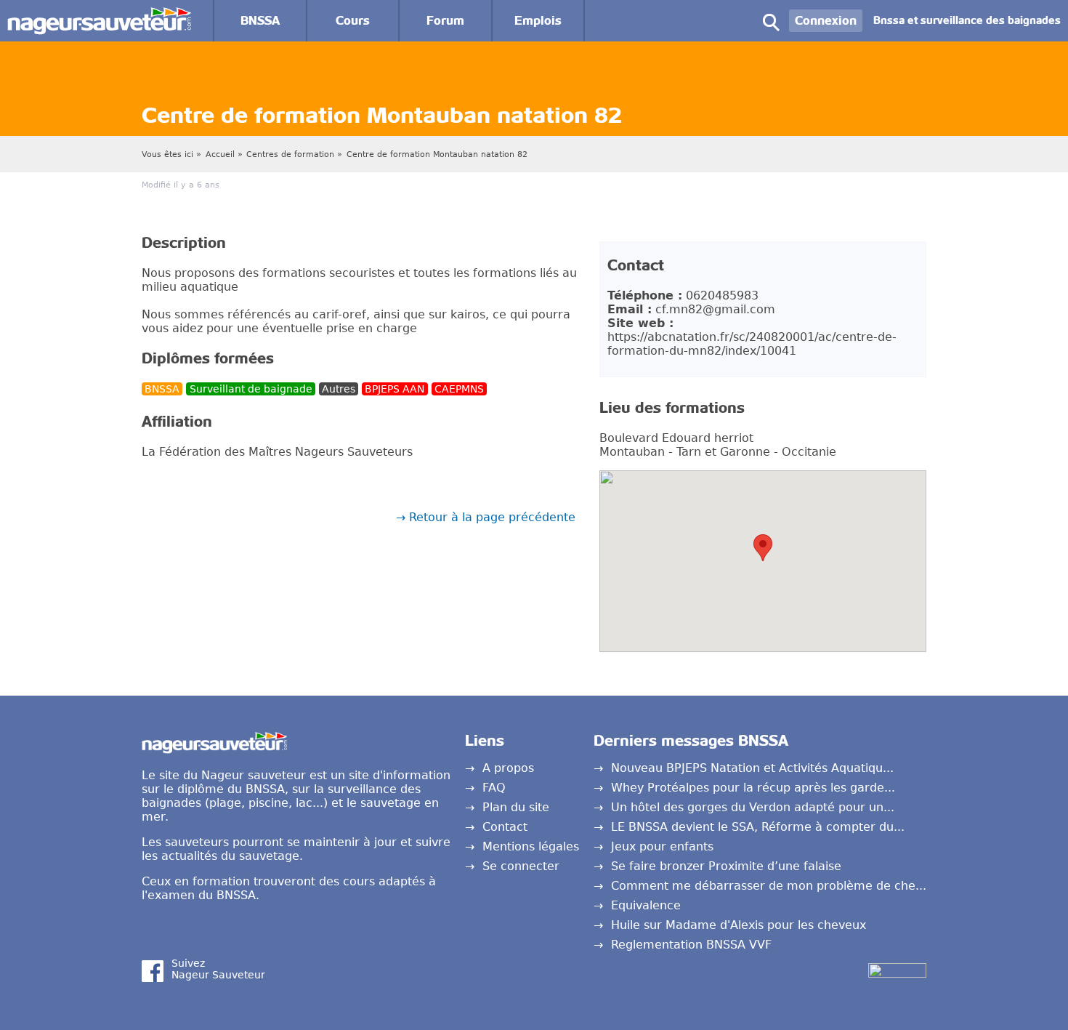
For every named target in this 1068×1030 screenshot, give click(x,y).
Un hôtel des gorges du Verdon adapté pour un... (752, 807)
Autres (338, 389)
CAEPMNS (459, 389)
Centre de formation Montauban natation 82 (437, 154)
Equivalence (646, 905)
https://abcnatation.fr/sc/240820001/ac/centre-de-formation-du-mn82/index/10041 (752, 344)
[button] (762, 547)
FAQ (494, 787)
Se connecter (520, 866)
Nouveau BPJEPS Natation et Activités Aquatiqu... (752, 768)
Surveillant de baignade (251, 389)
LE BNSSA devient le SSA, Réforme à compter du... (758, 827)
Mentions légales (530, 846)
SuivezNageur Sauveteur (218, 969)
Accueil (220, 154)
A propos (508, 768)
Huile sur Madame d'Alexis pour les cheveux (738, 925)
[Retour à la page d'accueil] (99, 14)
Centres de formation (290, 154)
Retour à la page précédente (492, 517)
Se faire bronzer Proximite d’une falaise (726, 866)
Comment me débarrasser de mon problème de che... (768, 886)
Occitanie (809, 452)
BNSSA (162, 389)
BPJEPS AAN (394, 389)
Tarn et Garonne (723, 452)
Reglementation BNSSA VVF (691, 944)
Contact (504, 827)
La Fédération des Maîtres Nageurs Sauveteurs (277, 452)
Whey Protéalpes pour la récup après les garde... (753, 787)
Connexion (826, 21)
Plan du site (515, 807)
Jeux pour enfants (662, 846)
